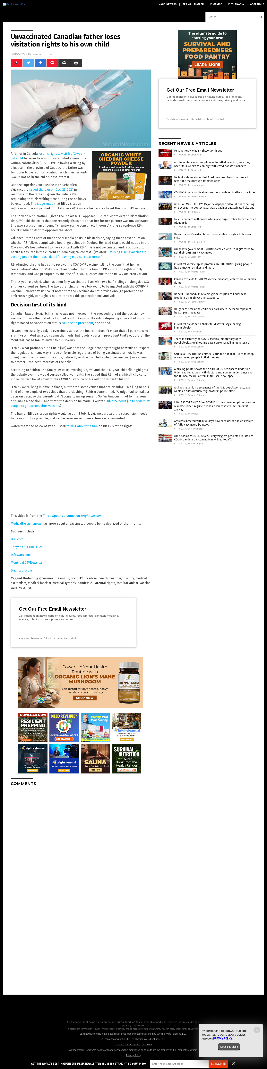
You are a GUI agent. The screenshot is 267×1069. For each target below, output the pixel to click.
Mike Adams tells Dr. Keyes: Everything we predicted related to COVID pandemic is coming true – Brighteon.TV (213, 437)
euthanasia (236, 4)
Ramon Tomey (42, 54)
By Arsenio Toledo (197, 196)
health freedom (109, 578)
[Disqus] (81, 838)
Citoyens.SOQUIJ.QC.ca (27, 547)
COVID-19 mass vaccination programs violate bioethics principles (214, 192)
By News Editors (196, 347)
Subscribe (218, 1064)
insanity (128, 578)
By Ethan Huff (194, 155)
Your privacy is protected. (31, 638)
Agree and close (229, 1046)
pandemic (84, 583)
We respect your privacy (113, 1029)
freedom (90, 578)
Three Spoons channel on (62, 516)
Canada (63, 578)
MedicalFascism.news (26, 523)
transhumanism (193, 4)
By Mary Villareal (196, 331)
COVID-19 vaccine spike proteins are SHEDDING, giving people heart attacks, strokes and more (213, 266)
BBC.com (17, 539)
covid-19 (77, 578)
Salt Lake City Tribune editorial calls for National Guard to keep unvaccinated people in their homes (214, 355)
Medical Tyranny (64, 583)
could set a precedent (77, 323)
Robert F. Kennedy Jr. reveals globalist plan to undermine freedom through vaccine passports (210, 295)
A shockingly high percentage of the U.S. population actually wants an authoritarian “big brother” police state (212, 389)
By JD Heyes (194, 212)
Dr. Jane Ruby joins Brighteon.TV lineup (198, 150)
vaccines (25, 587)
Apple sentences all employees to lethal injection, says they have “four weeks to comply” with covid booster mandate (212, 164)
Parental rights (104, 583)
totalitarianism (127, 583)
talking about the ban (82, 426)
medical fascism (39, 583)
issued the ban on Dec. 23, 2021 (51, 189)
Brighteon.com (21, 570)
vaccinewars (168, 4)
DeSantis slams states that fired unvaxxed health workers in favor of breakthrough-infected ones (211, 179)
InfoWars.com (21, 555)
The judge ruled (42, 203)
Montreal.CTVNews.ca (26, 562)
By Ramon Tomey (196, 185)
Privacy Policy (133, 1055)
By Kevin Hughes (196, 443)
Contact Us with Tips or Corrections (133, 1044)
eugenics (216, 4)
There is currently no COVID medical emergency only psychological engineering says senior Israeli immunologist (211, 340)
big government (45, 578)
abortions (257, 4)
